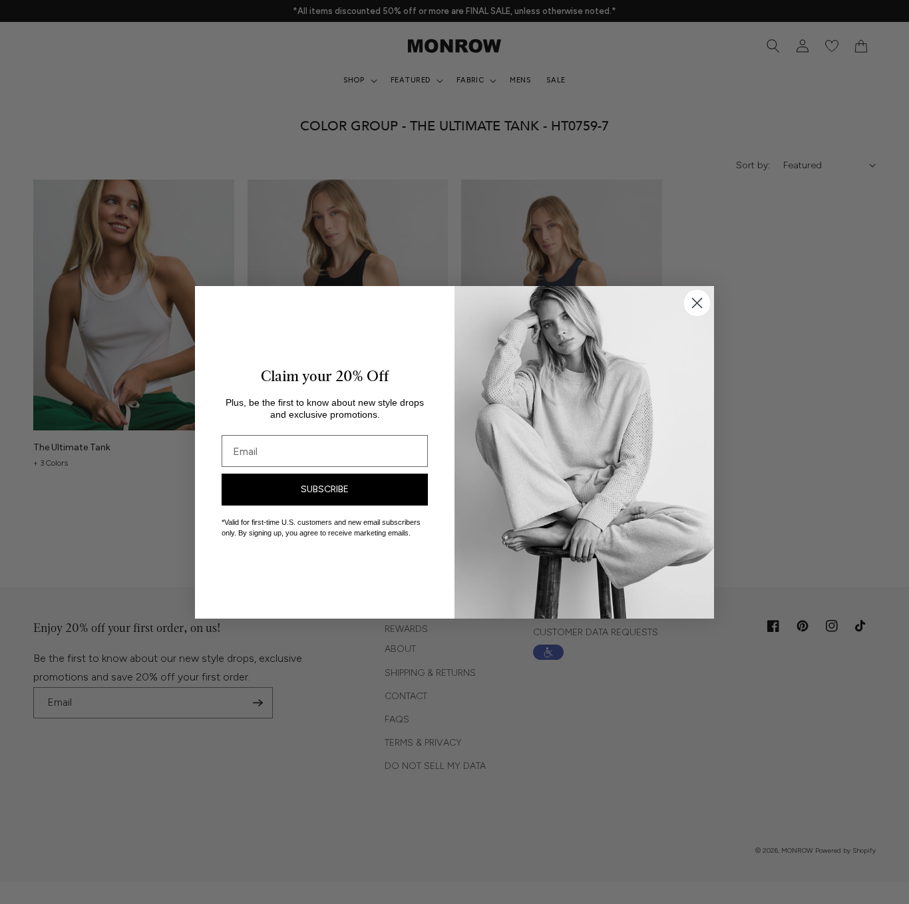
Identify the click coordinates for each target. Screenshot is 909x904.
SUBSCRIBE (325, 489)
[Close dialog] (697, 303)
